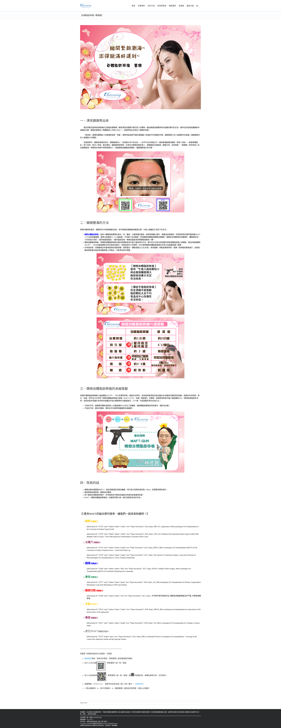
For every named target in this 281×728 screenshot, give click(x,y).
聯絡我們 (88, 658)
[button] (197, 5)
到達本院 (139, 684)
